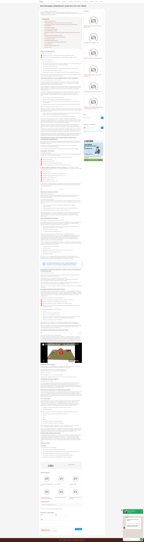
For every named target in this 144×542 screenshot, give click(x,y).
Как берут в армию (72, 484)
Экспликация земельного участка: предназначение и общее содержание (58, 22)
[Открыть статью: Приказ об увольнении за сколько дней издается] (93, 69)
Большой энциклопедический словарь (51, 45)
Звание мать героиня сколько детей (92, 91)
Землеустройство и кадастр (49, 38)
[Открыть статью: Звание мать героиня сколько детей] (93, 86)
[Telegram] (53, 465)
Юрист (41, 1)
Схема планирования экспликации (50, 30)
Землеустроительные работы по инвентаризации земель (55, 41)
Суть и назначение (48, 43)
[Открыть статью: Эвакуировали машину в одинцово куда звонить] (93, 20)
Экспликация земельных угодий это (51, 40)
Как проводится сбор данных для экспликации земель (54, 36)
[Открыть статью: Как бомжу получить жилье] (93, 37)
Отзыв (42, 519)
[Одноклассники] (49, 465)
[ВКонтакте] (48, 465)
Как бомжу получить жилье (90, 42)
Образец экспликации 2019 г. (50, 21)
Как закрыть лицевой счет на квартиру (92, 58)
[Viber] (52, 465)
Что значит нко (58, 484)
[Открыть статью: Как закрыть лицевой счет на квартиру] (93, 53)
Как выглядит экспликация (49, 27)
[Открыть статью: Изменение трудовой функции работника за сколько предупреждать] (93, 102)
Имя (41, 514)
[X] (50, 465)
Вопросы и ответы (48, 47)
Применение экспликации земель (50, 29)
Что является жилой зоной (60, 497)
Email (56, 514)
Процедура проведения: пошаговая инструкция (53, 35)
